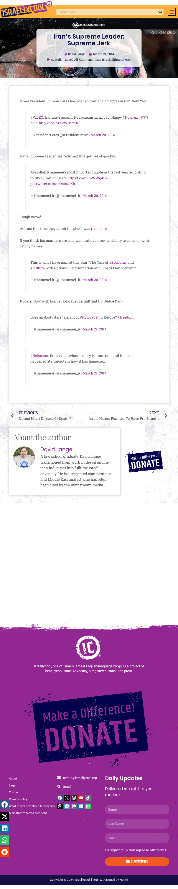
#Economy (118, 262)
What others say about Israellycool (32, 806)
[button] (172, 12)
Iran (98, 59)
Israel (106, 59)
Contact (14, 792)
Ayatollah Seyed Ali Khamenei (72, 59)
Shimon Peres (121, 59)
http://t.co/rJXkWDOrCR (58, 123)
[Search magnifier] (160, 12)
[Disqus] (89, 565)
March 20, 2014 (103, 134)
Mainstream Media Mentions (28, 813)
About (13, 778)
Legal (12, 785)
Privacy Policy (18, 799)
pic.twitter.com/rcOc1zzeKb (52, 183)
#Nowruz (130, 117)
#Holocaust (89, 317)
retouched (99, 228)
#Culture (37, 268)
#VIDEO (36, 117)
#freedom (126, 317)
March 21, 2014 (94, 329)
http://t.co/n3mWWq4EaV (89, 178)
